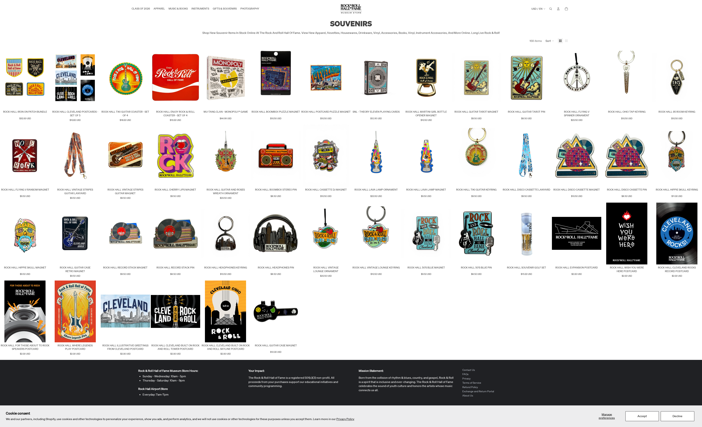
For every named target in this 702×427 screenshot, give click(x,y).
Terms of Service (471, 382)
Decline (677, 416)
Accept (642, 416)
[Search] (551, 9)
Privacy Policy (345, 419)
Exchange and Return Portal (478, 391)
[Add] (44, 103)
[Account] (558, 9)
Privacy (466, 378)
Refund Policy (470, 387)
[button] (550, 41)
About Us (467, 395)
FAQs (465, 374)
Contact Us (468, 370)
